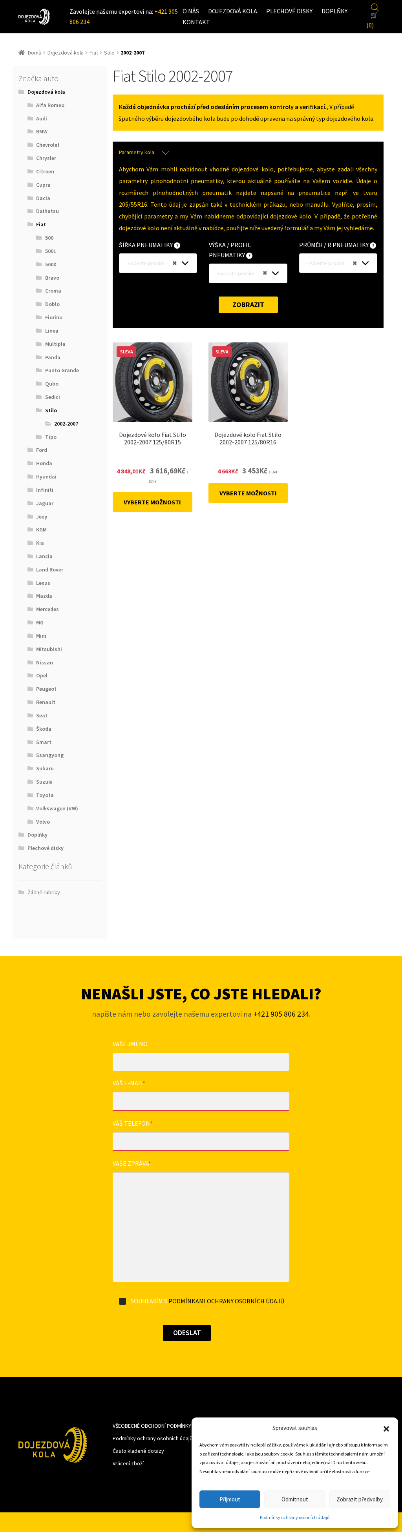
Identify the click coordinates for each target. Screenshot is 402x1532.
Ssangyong (50, 755)
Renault (45, 702)
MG (40, 622)
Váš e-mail (129, 1083)
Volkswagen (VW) (57, 808)
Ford (41, 449)
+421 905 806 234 (281, 1014)
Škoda (43, 728)
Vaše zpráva (132, 1163)
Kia (40, 542)
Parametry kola (136, 152)
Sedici (52, 396)
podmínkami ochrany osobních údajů (226, 1301)
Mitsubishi (49, 649)
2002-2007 (66, 423)
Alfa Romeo (50, 105)
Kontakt (196, 22)
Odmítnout (294, 1499)
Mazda (44, 595)
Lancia (44, 556)
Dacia (43, 198)
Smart (43, 742)
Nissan (44, 662)
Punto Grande (62, 370)
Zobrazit (248, 304)
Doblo (52, 303)
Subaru (45, 768)
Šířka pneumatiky (146, 245)
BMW (42, 131)
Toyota (45, 795)
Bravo (52, 277)
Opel (42, 675)
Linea (51, 330)
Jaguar (44, 503)
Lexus (43, 582)
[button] (386, 1428)
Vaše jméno (130, 1044)
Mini (41, 635)
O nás (191, 11)
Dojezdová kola (232, 11)
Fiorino (53, 317)
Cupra (43, 184)
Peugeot (46, 688)
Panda (52, 357)
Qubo (51, 383)
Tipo (51, 436)
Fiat (94, 52)
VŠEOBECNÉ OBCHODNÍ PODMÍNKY (152, 1425)
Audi (41, 118)
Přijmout (229, 1499)
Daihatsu (47, 211)
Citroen (45, 171)
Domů (35, 52)
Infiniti (44, 489)
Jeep (42, 516)
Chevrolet (48, 144)
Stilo (109, 52)
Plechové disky (289, 11)
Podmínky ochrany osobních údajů (295, 1517)
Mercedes (47, 609)
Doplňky (334, 11)
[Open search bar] (375, 6)
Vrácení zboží (128, 1463)
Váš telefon (133, 1123)
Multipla (55, 344)
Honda (44, 463)
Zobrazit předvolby (359, 1499)
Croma (53, 290)
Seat (42, 715)
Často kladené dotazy (138, 1450)
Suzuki (44, 781)
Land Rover (49, 569)
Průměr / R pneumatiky (334, 245)
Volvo (43, 821)
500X (51, 264)
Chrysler (46, 158)
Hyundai (46, 476)
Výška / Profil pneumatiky (230, 250)
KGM (41, 529)
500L (50, 251)
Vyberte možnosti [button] (152, 502)
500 (49, 237)
